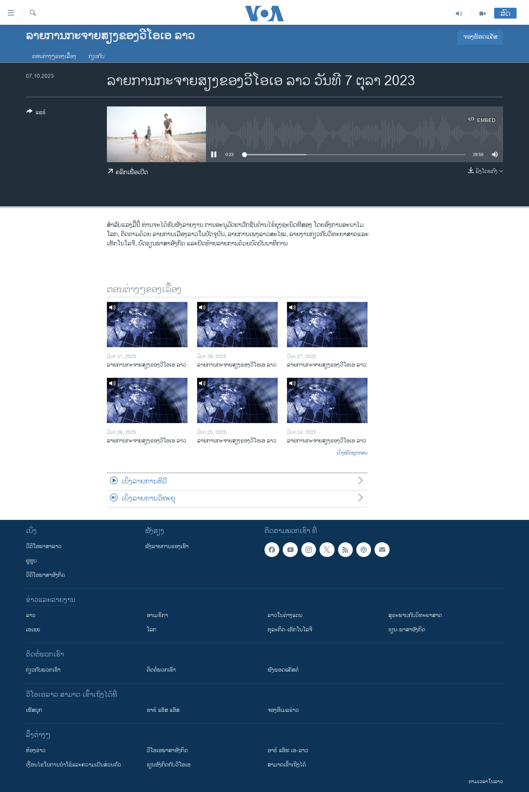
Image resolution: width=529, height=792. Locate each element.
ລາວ (31, 615)
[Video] (482, 13)
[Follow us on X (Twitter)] (326, 549)
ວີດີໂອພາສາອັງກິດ (45, 575)
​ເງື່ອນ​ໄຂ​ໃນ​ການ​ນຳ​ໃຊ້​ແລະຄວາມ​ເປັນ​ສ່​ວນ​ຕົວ (73, 765)
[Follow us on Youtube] (290, 549)
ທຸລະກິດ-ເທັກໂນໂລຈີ (290, 630)
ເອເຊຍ (33, 630)
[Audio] (459, 13)
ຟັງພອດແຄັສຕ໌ (283, 670)
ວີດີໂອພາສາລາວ (44, 546)
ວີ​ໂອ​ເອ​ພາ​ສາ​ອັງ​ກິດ (167, 750)
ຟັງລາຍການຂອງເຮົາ (167, 546)
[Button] (36, 113)
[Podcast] (363, 549)
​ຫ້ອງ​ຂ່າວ (36, 750)
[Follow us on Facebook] (271, 549)
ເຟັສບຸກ (34, 710)
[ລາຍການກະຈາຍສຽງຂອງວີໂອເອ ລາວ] (147, 324)
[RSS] (345, 549)
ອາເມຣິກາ (157, 615)
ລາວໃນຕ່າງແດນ (285, 615)
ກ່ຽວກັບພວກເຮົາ (43, 670)
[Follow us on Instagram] (308, 549)
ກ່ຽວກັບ (97, 56)
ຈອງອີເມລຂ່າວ (283, 710)
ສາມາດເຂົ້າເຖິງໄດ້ (287, 765)
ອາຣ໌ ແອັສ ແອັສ (163, 710)
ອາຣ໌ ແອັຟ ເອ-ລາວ (288, 750)
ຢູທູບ (31, 561)
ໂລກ (151, 630)
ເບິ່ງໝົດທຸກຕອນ (352, 453)
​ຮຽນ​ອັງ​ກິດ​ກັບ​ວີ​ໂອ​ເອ (169, 765)
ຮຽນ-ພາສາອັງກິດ (406, 630)
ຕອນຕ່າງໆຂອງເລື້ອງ (54, 56)
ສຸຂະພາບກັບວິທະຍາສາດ (415, 615)
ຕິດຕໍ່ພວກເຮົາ (161, 670)
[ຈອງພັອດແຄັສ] (381, 549)
